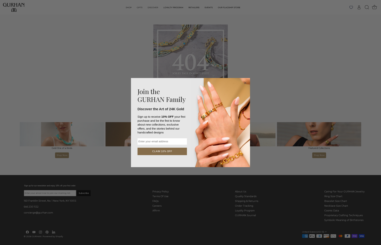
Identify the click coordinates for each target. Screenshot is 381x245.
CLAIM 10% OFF (162, 151)
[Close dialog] (245, 82)
